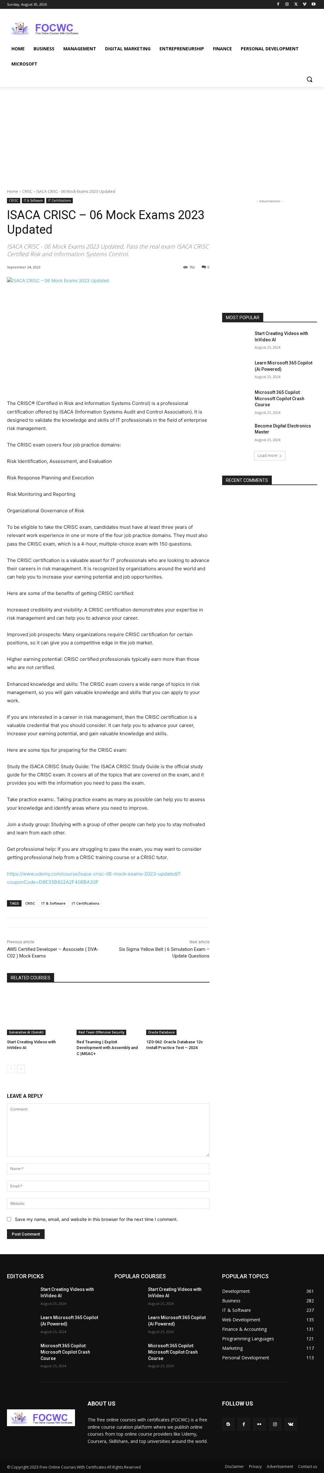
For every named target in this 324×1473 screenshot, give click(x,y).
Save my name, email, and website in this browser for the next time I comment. (96, 1219)
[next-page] (21, 1069)
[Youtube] (313, 4)
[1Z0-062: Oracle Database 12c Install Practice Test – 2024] (177, 1013)
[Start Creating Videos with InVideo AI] (38, 1013)
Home (12, 191)
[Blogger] (228, 1424)
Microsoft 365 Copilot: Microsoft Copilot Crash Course (279, 398)
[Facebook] (278, 4)
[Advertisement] (155, 27)
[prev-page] (11, 1069)
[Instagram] (287, 4)
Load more (267, 455)
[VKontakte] (290, 1424)
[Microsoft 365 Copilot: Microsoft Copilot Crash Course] (236, 399)
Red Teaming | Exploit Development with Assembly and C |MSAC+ (107, 1048)
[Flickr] (259, 1424)
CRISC (27, 191)
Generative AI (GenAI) (26, 1032)
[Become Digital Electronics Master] (236, 433)
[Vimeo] (304, 4)
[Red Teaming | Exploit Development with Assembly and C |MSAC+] (108, 1013)
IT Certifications (59, 200)
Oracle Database (161, 1032)
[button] (309, 79)
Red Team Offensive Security (101, 1032)
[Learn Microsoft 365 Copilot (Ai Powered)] (236, 370)
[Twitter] (296, 4)
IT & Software (33, 200)
